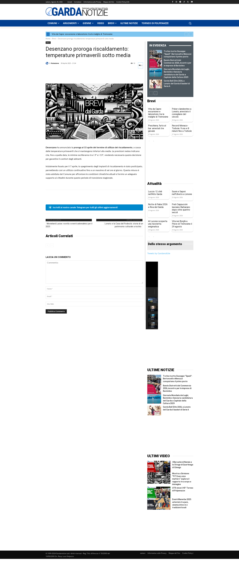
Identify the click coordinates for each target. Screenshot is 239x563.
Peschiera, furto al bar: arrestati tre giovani (157, 128)
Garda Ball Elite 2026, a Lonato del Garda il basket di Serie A (177, 83)
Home (48, 38)
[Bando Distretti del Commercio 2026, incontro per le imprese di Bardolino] (155, 63)
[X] (187, 2)
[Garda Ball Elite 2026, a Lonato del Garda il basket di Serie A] (155, 84)
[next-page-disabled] (52, 245)
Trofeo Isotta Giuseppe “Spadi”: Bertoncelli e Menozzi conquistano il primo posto (177, 54)
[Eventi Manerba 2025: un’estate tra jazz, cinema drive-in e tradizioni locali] (158, 504)
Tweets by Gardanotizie (158, 253)
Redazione (55, 63)
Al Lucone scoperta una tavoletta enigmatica (157, 224)
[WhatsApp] (67, 76)
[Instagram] (176, 2)
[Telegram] (180, 2)
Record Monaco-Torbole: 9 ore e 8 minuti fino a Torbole (182, 128)
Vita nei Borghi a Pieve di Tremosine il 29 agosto (182, 224)
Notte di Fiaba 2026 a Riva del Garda (157, 205)
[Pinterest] (61, 76)
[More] (74, 76)
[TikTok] (184, 2)
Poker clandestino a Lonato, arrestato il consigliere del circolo (181, 113)
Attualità (154, 184)
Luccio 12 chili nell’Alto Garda (155, 192)
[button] (190, 23)
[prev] (186, 34)
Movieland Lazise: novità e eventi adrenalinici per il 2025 (69, 225)
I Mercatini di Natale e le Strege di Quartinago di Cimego (182, 465)
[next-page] (155, 93)
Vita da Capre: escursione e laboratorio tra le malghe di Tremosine (82, 34)
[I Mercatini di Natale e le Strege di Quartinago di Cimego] (158, 466)
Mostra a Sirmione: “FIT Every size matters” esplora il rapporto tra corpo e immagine (181, 478)
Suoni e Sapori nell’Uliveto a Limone (182, 192)
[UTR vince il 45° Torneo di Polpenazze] (158, 492)
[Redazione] (47, 63)
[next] (191, 34)
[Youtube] (191, 2)
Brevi (54, 38)
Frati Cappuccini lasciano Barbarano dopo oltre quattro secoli (181, 208)
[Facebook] (172, 2)
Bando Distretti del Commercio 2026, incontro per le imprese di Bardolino (177, 63)
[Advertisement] (152, 11)
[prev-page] (47, 245)
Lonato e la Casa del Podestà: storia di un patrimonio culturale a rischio (124, 225)
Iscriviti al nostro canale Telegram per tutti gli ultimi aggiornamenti (85, 207)
